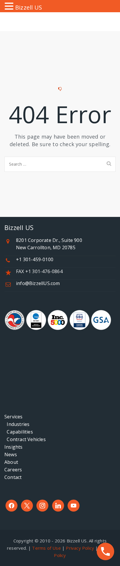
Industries (16, 424)
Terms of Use (46, 548)
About (11, 462)
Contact (13, 477)
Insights (13, 447)
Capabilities (18, 432)
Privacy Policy (80, 548)
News (10, 454)
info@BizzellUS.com (38, 283)
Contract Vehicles (25, 439)
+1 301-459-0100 (34, 259)
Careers (13, 469)
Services (13, 416)
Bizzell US (28, 7)
